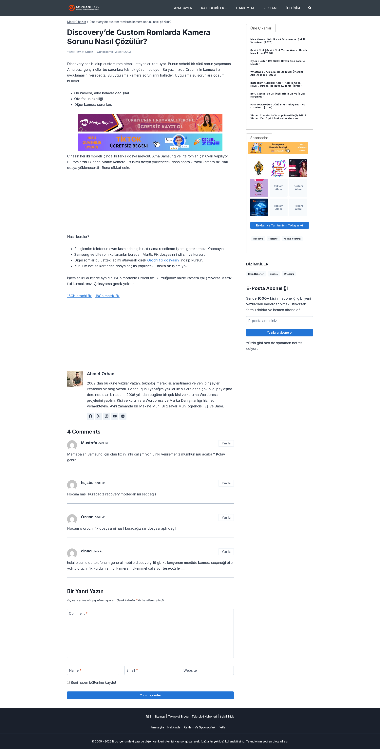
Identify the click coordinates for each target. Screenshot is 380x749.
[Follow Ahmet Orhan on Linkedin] (122, 416)
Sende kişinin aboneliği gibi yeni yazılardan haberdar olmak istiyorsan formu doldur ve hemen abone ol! (278, 304)
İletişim (293, 8)
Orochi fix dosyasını (163, 260)
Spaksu (274, 274)
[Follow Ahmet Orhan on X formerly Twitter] (98, 416)
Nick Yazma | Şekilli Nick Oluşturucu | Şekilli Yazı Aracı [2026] (278, 41)
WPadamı (289, 274)
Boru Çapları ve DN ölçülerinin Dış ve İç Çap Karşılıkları (277, 95)
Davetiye (258, 238)
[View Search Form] (310, 8)
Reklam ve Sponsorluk (199, 727)
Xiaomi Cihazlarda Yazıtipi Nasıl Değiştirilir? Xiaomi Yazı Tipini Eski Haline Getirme (278, 117)
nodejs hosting (292, 238)
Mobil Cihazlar (76, 22)
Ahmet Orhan (84, 51)
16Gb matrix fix (107, 296)
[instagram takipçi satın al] (279, 168)
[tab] (261, 28)
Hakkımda (245, 8)
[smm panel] (150, 123)
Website (190, 670)
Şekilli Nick (227, 716)
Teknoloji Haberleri (204, 716)
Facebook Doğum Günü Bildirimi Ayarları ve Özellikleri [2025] (277, 106)
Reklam (270, 8)
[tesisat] (259, 168)
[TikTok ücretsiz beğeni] (150, 142)
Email (132, 670)
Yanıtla (226, 443)
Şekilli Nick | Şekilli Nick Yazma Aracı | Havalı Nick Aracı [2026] (278, 52)
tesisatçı (273, 238)
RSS (148, 716)
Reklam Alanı (278, 188)
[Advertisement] (150, 204)
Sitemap (160, 716)
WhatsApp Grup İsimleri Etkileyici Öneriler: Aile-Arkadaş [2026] (277, 73)
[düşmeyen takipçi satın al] (298, 168)
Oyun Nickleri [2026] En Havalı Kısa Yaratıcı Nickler (278, 62)
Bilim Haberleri (256, 274)
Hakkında (173, 727)
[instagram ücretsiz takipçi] (279, 148)
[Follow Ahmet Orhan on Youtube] (114, 416)
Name (75, 670)
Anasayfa (183, 8)
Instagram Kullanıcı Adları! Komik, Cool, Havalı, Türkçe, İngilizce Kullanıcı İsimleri (276, 84)
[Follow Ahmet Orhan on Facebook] (90, 416)
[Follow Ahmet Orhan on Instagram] (106, 416)
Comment (78, 613)
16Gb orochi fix (79, 296)
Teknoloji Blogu (178, 716)
